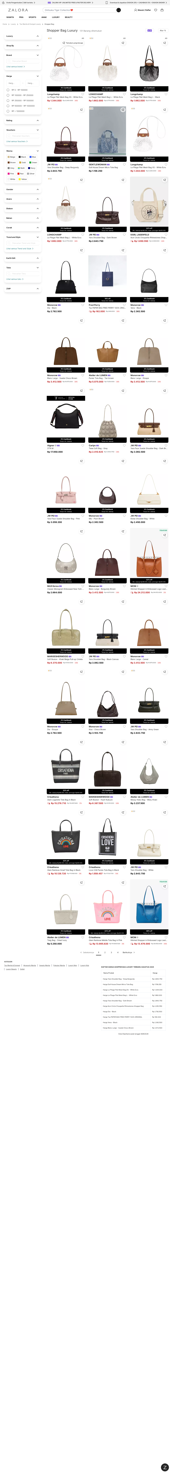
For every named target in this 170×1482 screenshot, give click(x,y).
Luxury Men (72, 965)
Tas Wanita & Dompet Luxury (30, 24)
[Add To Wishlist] (83, 94)
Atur (161, 30)
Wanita (10, 17)
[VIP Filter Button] (149, 30)
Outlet (22, 969)
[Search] (118, 10)
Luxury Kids (84, 965)
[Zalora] (18, 10)
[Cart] (162, 10)
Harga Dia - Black (109, 1012)
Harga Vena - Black (110, 1022)
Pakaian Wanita (59, 965)
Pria (21, 17)
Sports (32, 17)
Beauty (69, 17)
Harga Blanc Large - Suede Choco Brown (118, 1028)
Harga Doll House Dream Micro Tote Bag (118, 984)
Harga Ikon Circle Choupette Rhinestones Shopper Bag (123, 1006)
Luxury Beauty (11, 969)
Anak (44, 17)
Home (5, 24)
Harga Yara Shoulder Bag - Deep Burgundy (119, 979)
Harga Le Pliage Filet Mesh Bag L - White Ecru (120, 995)
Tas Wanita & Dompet (12, 965)
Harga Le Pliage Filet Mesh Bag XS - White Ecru (120, 990)
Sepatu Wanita (44, 965)
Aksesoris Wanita (29, 965)
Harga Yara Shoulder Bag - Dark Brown (117, 1001)
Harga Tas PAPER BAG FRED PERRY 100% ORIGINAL (122, 1017)
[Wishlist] (155, 10)
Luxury (56, 17)
